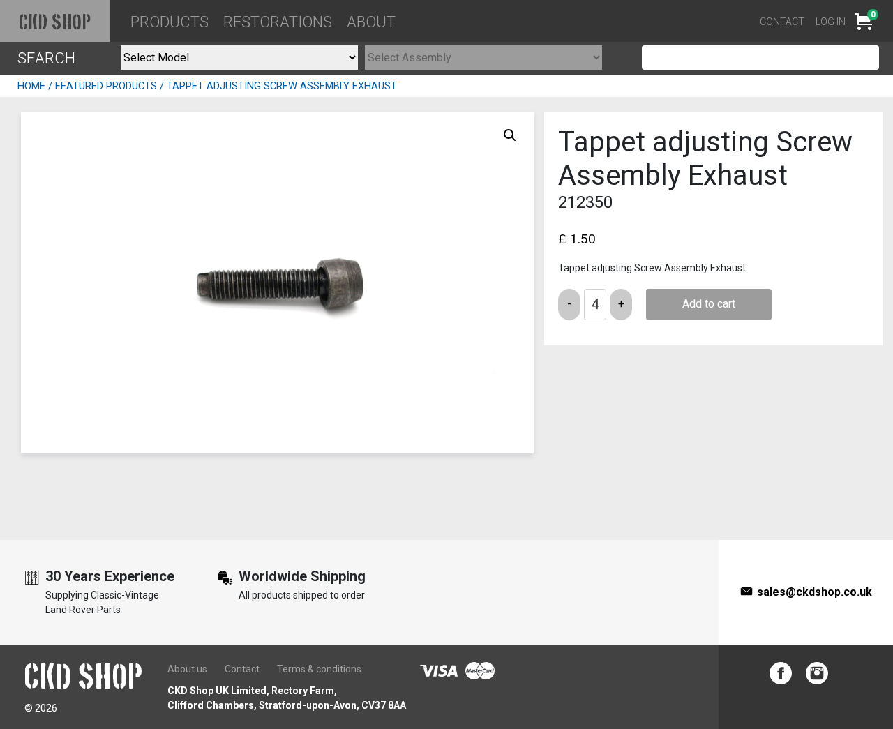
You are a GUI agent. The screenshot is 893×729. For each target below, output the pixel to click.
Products (169, 22)
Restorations (277, 22)
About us (187, 669)
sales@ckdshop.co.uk (814, 592)
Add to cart (708, 303)
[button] (510, 135)
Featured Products (106, 86)
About (371, 22)
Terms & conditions (319, 669)
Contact (782, 21)
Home (31, 86)
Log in (831, 21)
